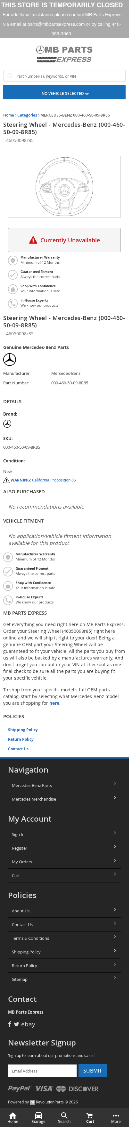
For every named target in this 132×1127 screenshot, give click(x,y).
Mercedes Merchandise (34, 799)
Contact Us (18, 749)
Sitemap (20, 979)
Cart (16, 875)
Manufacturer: (16, 373)
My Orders (22, 862)
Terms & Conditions (30, 938)
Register (19, 848)
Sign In (18, 834)
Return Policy (21, 739)
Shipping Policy (23, 729)
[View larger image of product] (64, 187)
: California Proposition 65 (43, 479)
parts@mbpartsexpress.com (56, 24)
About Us (20, 911)
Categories (27, 115)
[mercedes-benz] (27, 424)
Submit (92, 1070)
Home (8, 115)
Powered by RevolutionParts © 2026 (43, 1101)
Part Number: (16, 383)
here (54, 703)
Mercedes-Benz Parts (32, 785)
